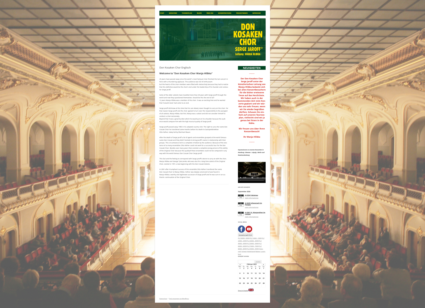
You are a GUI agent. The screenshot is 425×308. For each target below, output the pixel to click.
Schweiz (244, 251)
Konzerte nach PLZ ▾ (245, 235)
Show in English (243, 291)
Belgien (257, 251)
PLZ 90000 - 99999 (253, 249)
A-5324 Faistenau (251, 195)
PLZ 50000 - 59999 (253, 244)
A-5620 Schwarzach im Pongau (253, 204)
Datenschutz (163, 299)
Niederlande (251, 251)
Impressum (256, 13)
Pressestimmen (242, 13)
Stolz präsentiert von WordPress (179, 299)
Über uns (210, 13)
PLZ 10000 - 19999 (256, 238)
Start (162, 13)
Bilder (199, 13)
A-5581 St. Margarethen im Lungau (255, 213)
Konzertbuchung (224, 13)
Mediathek (173, 13)
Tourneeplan (187, 13)
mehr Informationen (251, 198)
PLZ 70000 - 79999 (253, 246)
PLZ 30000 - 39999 (253, 241)
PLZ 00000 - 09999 (244, 238)
